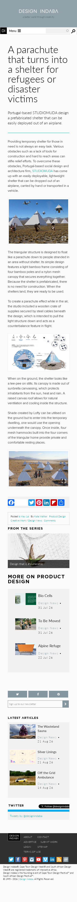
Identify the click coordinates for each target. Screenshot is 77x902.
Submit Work (49, 842)
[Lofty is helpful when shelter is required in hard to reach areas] (38, 468)
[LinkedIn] (46, 502)
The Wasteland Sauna (48, 728)
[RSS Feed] (59, 859)
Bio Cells (45, 595)
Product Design (57, 516)
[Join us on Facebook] (38, 694)
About (28, 837)
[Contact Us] (65, 859)
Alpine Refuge (49, 645)
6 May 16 (24, 516)
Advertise (30, 842)
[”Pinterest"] (58, 694)
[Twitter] (31, 502)
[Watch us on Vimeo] (45, 859)
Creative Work (18, 520)
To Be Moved (49, 620)
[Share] (61, 502)
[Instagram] (31, 859)
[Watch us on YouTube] (38, 859)
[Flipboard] (54, 502)
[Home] (38, 11)
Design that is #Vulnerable (26, 564)
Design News (35, 520)
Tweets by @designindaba (26, 816)
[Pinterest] (39, 502)
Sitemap (42, 847)
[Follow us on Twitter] (17, 694)
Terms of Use (32, 851)
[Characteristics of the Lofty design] (38, 352)
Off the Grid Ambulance (46, 774)
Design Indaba (26, 878)
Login (27, 847)
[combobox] (57, 30)
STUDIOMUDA (42, 171)
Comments (50, 520)
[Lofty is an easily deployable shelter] (38, 221)
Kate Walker (40, 516)
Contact (43, 837)
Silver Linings (47, 751)
